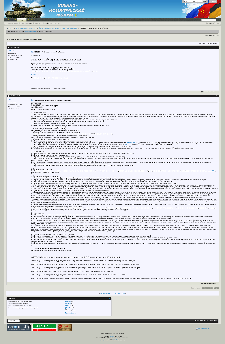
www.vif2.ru (131, 143)
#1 (217, 47)
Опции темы (202, 43)
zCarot (115, 339)
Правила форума (70, 313)
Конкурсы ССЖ (72, 28)
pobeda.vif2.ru (36, 74)
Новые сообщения (12, 23)
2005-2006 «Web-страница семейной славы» (27, 40)
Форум (21, 20)
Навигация (57, 23)
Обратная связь (198, 320)
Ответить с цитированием (210, 92)
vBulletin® (112, 336)
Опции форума (47, 23)
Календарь (28, 23)
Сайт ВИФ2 (32, 20)
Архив (211, 320)
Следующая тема (119, 293)
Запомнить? (189, 4)
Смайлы (68, 303)
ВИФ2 (206, 320)
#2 (217, 95)
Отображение (212, 43)
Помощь (213, 1)
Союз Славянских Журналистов (26, 28)
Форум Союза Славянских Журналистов (52, 28)
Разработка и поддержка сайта (108, 341)
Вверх (216, 288)
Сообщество (36, 23)
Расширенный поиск (212, 23)
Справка (21, 23)
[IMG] (67, 306)
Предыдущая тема (106, 293)
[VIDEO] (67, 308)
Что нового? (12, 20)
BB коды (68, 301)
